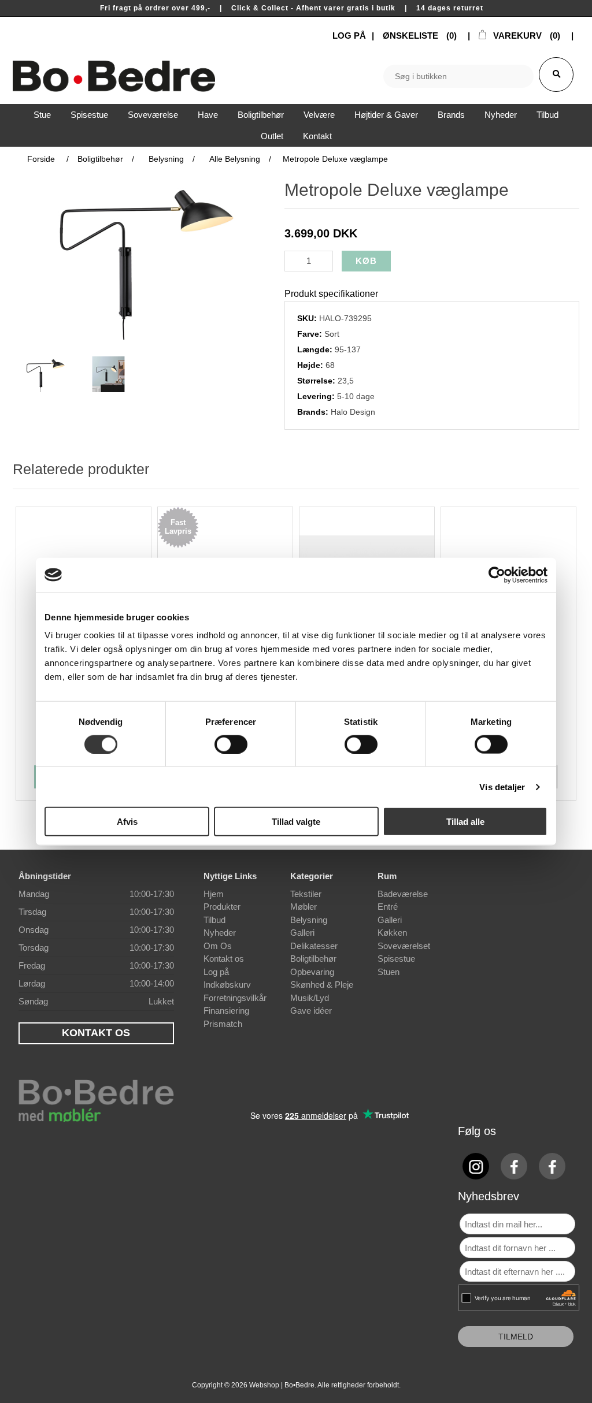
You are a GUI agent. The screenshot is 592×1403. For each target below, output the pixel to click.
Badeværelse (403, 894)
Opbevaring (312, 972)
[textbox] (458, 76)
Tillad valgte (296, 822)
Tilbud (214, 920)
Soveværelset (404, 946)
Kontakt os (224, 958)
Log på (216, 972)
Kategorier (311, 876)
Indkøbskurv (227, 984)
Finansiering (226, 1010)
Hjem (214, 894)
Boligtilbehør (313, 958)
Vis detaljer (502, 786)
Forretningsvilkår (235, 998)
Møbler (303, 906)
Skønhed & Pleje (321, 984)
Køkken (392, 932)
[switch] (230, 744)
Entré (388, 906)
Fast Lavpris (178, 526)
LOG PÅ (349, 35)
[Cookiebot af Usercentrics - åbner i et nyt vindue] (496, 574)
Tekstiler (305, 894)
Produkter (222, 906)
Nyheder (220, 932)
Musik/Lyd (309, 998)
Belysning (308, 920)
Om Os (218, 946)
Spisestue (396, 958)
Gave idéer (311, 1010)
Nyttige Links (230, 876)
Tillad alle (465, 822)
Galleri (302, 932)
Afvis (127, 822)
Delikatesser (314, 946)
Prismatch (223, 1024)
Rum (387, 876)
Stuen (388, 972)
